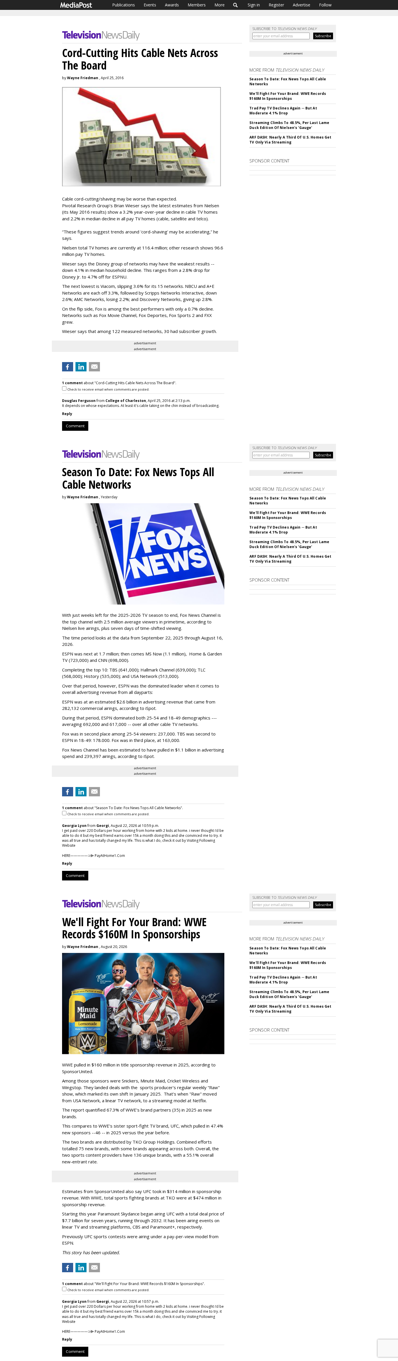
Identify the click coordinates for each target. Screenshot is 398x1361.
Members (197, 5)
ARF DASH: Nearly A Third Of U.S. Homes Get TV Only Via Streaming (290, 140)
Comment (75, 425)
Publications (123, 5)
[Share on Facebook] (67, 366)
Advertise (301, 5)
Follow (325, 5)
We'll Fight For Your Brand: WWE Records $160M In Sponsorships (287, 96)
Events (150, 5)
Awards (172, 5)
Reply (67, 413)
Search (235, 5)
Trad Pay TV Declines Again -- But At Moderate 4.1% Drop (283, 111)
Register (276, 5)
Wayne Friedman (82, 77)
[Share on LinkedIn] (81, 366)
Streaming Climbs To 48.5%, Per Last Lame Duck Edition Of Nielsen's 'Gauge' (289, 125)
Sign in (254, 5)
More (219, 5)
